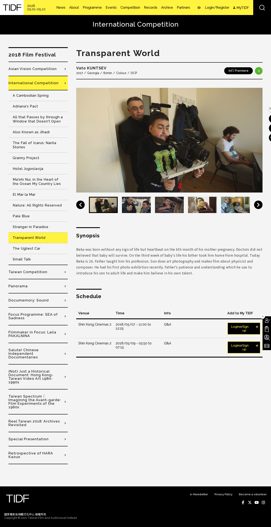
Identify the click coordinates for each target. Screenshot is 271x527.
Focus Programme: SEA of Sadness (33, 316)
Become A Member (267, 320)
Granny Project (26, 158)
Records (150, 7)
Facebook (243, 502)
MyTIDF (242, 8)
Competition (130, 7)
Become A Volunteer (267, 337)
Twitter (249, 502)
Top (262, 518)
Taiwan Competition (27, 272)
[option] (169, 140)
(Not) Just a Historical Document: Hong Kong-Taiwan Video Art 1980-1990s (30, 376)
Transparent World (29, 238)
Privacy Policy (223, 494)
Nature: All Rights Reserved (37, 205)
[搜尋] (262, 7)
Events (111, 7)
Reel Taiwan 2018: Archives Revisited (34, 423)
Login (235, 327)
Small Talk (22, 259)
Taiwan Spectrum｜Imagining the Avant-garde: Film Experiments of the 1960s (34, 401)
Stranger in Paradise (30, 227)
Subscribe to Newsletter (267, 346)
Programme (92, 7)
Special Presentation (28, 439)
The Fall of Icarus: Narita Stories (34, 145)
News (60, 7)
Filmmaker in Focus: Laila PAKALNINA (32, 334)
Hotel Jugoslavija (28, 169)
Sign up (245, 328)
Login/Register (217, 8)
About (74, 7)
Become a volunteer (253, 494)
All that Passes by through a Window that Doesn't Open (38, 119)
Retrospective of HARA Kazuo (30, 455)
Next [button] (258, 205)
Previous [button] (80, 205)
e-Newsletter (199, 494)
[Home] (11, 7)
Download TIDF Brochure (267, 329)
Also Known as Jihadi (31, 132)
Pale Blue (21, 216)
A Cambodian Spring (31, 96)
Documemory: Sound (28, 300)
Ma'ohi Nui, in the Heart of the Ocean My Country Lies (37, 182)
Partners (183, 7)
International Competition (33, 83)
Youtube (256, 502)
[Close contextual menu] (262, 316)
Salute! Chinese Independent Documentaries (23, 353)
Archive (167, 7)
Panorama (18, 286)
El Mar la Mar (24, 195)
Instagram (263, 502)
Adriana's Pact (25, 106)
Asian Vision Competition (32, 69)
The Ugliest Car (26, 248)
